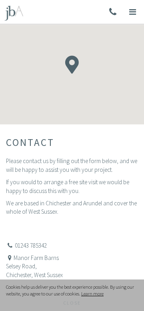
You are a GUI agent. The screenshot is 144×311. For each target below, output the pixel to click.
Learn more (92, 294)
